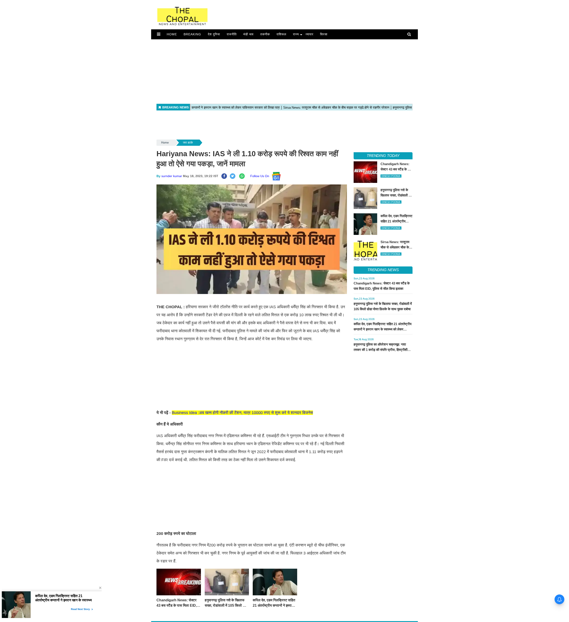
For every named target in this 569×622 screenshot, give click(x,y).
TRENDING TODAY (383, 156)
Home (172, 34)
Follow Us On (261, 176)
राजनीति (232, 34)
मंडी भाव (248, 34)
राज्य (296, 34)
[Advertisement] (284, 70)
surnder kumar (171, 176)
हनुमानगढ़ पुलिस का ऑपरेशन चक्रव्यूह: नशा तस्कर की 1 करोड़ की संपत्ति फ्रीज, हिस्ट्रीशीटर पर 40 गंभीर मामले (382, 349)
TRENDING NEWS (383, 270)
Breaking (192, 34)
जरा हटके (188, 142)
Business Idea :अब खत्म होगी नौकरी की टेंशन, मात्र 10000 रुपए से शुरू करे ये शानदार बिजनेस (242, 412)
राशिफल (281, 34)
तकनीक (265, 34)
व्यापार (309, 34)
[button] (158, 34)
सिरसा (323, 34)
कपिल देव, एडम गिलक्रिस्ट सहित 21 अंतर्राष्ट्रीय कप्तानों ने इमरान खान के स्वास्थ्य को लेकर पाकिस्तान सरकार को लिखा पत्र (382, 329)
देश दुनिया (214, 34)
